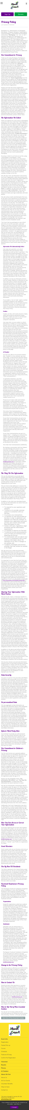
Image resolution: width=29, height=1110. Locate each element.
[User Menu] (26, 3)
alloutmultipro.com (6, 1099)
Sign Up (7, 14)
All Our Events (5, 1080)
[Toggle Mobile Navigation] (1, 3)
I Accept (14, 1107)
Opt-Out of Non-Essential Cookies (13, 1018)
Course (3, 1048)
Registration (4, 1042)
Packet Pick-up (5, 1045)
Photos (3, 1068)
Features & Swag (6, 1054)
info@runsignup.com (8, 461)
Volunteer (4, 1061)
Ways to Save (5, 1087)
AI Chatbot (4, 1071)
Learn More (17, 1104)
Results (3, 1065)
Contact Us (4, 1090)
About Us (4, 1077)
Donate (21, 14)
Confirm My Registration (8, 1058)
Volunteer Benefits (7, 1083)
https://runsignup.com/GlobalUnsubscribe (14, 580)
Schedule (4, 1051)
